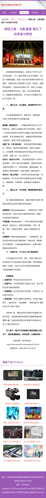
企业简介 (13, 13)
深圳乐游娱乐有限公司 (11, 5)
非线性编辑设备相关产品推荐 (14, 385)
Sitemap (40, 492)
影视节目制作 (36, 488)
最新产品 (8, 362)
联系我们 (35, 13)
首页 (4, 13)
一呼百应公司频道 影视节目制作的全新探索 (20, 404)
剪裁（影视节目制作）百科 (14, 423)
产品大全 (24, 13)
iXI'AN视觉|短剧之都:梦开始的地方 (17, 461)
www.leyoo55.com (23, 488)
